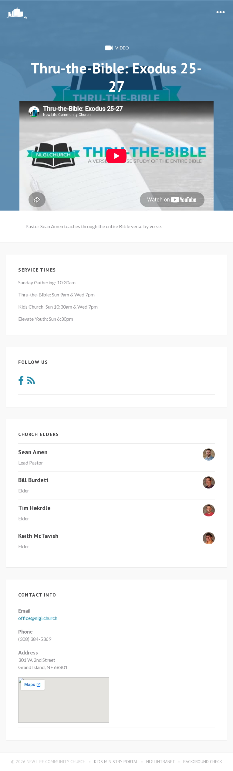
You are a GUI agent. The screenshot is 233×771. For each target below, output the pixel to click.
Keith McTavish (38, 536)
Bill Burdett (33, 480)
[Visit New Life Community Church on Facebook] (21, 382)
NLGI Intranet (160, 761)
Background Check (202, 761)
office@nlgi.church (37, 618)
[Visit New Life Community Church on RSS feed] (31, 382)
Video (122, 47)
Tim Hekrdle (34, 508)
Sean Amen (33, 452)
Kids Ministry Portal (116, 761)
